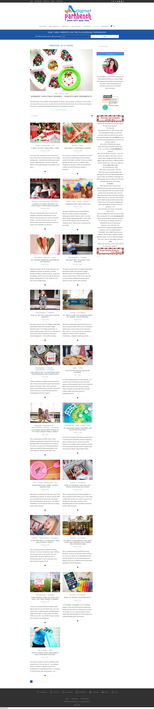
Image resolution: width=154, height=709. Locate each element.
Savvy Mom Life (54, 201)
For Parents (74, 145)
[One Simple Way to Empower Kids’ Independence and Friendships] (45, 355)
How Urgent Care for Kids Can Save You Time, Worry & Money (45, 598)
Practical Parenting (44, 201)
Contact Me (74, 699)
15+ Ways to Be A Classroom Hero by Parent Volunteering (77, 316)
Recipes (81, 145)
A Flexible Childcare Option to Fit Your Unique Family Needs (45, 430)
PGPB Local (46, 1)
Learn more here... (110, 88)
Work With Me (38, 1)
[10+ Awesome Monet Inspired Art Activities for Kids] (78, 413)
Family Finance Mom (73, 257)
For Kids (61, 93)
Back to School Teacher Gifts (77, 597)
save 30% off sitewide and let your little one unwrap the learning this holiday (110, 135)
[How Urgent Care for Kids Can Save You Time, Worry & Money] (45, 582)
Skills (67, 93)
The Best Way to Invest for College (78, 261)
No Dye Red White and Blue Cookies (77, 371)
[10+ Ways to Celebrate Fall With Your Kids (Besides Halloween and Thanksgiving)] (78, 525)
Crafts (56, 93)
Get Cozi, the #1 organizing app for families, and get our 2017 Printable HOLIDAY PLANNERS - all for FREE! (110, 230)
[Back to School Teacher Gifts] (78, 582)
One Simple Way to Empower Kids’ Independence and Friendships (45, 373)
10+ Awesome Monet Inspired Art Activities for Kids (77, 429)
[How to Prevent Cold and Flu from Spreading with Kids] (78, 470)
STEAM (88, 425)
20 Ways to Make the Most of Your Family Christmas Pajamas (45, 205)
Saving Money (83, 257)
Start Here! (42, 26)
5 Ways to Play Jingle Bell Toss (45, 148)
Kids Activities (76, 26)
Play (53, 145)
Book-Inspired (38, 257)
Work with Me (85, 699)
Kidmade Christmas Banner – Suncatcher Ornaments (61, 96)
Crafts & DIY (47, 257)
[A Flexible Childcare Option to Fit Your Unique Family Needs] (45, 413)
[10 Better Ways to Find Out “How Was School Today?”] (45, 525)
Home (31, 1)
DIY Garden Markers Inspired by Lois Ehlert (45, 261)
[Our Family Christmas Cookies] (78, 133)
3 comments (35, 115)
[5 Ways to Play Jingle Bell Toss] (45, 133)
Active (34, 482)
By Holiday (87, 26)
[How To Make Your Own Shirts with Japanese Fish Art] (45, 637)
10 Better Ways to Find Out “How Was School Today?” (45, 541)
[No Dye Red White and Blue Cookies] (78, 355)
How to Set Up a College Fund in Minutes (45, 316)
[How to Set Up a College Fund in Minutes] (45, 300)
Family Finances (53, 26)
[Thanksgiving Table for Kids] (78, 189)
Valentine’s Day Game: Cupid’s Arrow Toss (45, 486)
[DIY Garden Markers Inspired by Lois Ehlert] (45, 244)
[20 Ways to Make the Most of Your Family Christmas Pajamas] (45, 189)
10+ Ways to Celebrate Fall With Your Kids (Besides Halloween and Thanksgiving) (77, 542)
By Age (96, 26)
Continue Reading (61, 110)
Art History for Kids (69, 425)
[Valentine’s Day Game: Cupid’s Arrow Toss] (45, 470)
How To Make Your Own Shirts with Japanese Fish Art (45, 653)
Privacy (53, 1)
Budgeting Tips (37, 425)
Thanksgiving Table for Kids (77, 204)
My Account (60, 1)
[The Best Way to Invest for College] (78, 244)
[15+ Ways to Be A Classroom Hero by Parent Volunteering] (78, 300)
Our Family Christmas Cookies (77, 148)
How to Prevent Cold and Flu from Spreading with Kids (77, 486)
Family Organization (40, 368)
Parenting (65, 26)
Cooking (68, 201)
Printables (104, 26)
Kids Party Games (46, 145)
